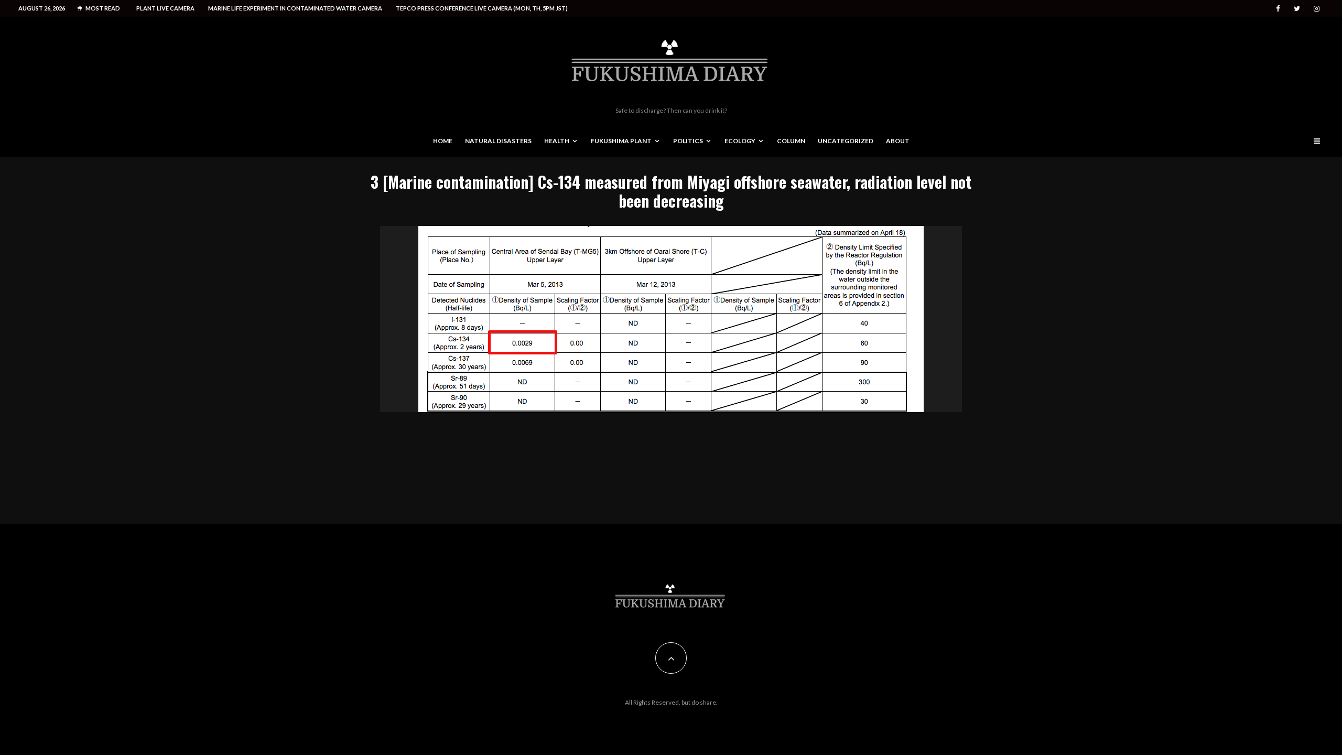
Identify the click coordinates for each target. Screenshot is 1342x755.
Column (791, 141)
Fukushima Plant (621, 141)
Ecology (739, 141)
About (898, 141)
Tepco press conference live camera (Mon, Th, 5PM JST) (482, 8)
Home (442, 141)
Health (556, 141)
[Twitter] (1297, 9)
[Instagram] (1316, 9)
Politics (688, 141)
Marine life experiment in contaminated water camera (295, 8)
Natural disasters (498, 141)
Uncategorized (845, 141)
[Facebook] (1278, 9)
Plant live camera (165, 8)
